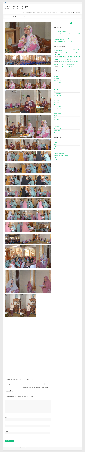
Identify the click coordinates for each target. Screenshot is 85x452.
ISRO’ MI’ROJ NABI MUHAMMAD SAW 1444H (64, 41)
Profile (55, 159)
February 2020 (57, 128)
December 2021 (57, 93)
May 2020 (56, 121)
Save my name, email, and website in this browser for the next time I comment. (22, 438)
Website (6, 431)
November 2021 (57, 95)
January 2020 (57, 130)
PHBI (55, 157)
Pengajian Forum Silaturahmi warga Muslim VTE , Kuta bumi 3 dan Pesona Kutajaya (24, 384)
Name (6, 417)
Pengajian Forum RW (58, 151)
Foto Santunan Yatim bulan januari (61, 35)
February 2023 (57, 80)
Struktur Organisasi (37, 12)
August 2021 (57, 97)
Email (6, 424)
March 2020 (56, 126)
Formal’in (70, 12)
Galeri (65, 12)
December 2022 (57, 82)
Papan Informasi (76, 12)
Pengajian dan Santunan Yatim (60, 148)
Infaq (53, 12)
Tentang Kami (28, 12)
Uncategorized (23, 379)
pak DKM (8, 379)
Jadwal (56, 12)
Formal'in (56, 144)
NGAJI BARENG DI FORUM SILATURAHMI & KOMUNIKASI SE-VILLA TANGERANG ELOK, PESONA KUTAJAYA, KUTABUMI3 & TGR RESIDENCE (67, 58)
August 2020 (57, 115)
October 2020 (57, 111)
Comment (7, 399)
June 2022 (56, 89)
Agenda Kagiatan (46, 12)
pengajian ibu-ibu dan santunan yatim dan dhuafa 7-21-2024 (36, 387)
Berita (55, 142)
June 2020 (56, 119)
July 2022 (56, 87)
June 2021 (56, 100)
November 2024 (57, 74)
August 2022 (57, 84)
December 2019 (57, 132)
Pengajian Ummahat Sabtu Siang (61, 155)
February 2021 (57, 104)
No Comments (30, 379)
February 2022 (57, 91)
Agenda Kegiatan (58, 140)
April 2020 (56, 124)
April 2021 (56, 102)
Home (22, 12)
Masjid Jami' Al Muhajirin (17, 6)
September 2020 (57, 113)
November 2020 (57, 108)
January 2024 (57, 78)
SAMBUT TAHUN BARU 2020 (66, 66)
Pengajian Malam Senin (59, 153)
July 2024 (56, 76)
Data (61, 12)
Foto (55, 146)
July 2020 (56, 117)
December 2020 (57, 106)
